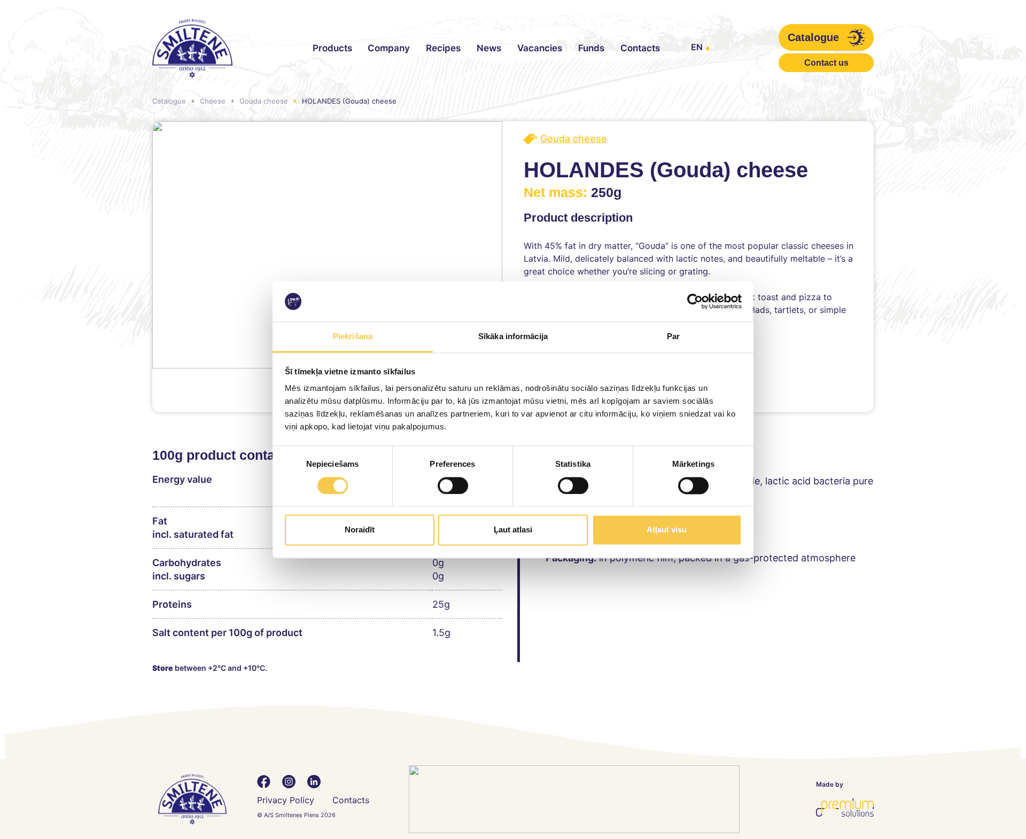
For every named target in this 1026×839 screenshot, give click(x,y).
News (489, 48)
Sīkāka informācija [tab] (513, 336)
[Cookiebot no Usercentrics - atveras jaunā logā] (695, 301)
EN (697, 47)
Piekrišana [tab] (352, 336)
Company (389, 48)
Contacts (640, 48)
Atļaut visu (667, 530)
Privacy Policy (285, 800)
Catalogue (169, 101)
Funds (591, 48)
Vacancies (539, 48)
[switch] (453, 485)
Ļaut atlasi (513, 530)
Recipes (443, 48)
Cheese (213, 101)
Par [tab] (673, 336)
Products (332, 48)
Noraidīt (360, 530)
